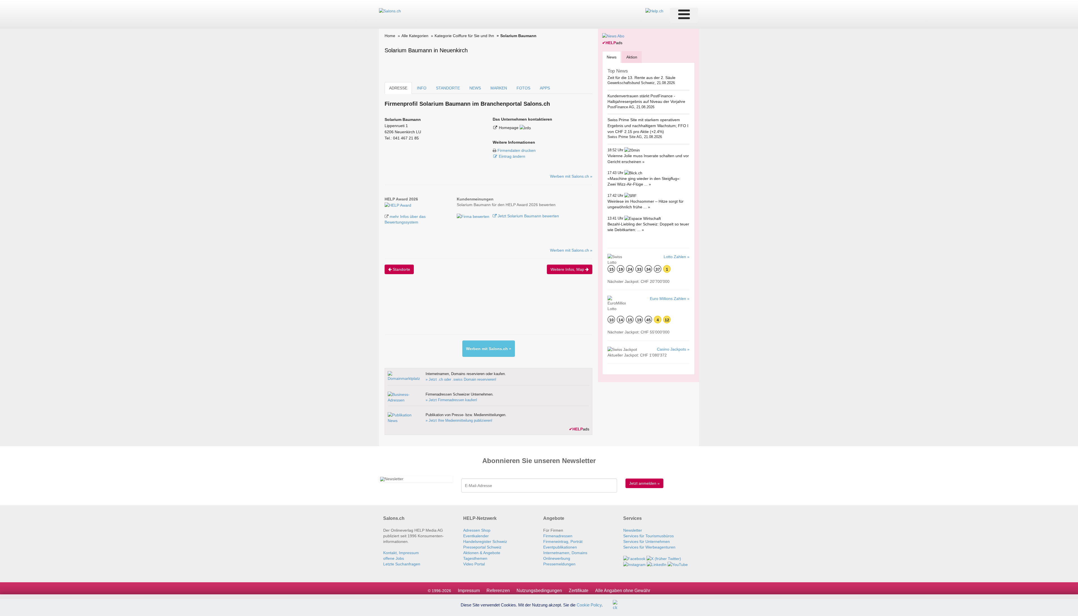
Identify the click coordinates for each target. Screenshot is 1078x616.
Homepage (509, 127)
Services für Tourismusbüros (648, 536)
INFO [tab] (421, 88)
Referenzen (498, 590)
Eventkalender (476, 536)
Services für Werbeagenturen (649, 547)
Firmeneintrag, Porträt (563, 541)
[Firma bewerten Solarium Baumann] (473, 216)
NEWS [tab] (475, 88)
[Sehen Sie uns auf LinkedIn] (656, 564)
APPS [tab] (545, 88)
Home (390, 35)
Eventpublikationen (560, 547)
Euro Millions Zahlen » (669, 298)
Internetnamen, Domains (565, 552)
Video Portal (474, 564)
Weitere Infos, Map (568, 269)
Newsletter (632, 530)
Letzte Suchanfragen (401, 564)
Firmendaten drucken (516, 150)
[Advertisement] (487, 309)
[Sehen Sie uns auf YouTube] (678, 564)
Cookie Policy (589, 604)
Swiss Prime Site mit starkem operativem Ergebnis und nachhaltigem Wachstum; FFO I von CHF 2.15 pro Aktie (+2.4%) (647, 126)
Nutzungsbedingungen (539, 590)
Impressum (469, 590)
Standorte (401, 269)
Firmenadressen (557, 536)
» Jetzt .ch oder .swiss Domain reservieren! (461, 379)
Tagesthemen (475, 558)
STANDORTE (448, 88)
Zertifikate (578, 590)
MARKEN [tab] (498, 88)
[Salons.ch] (390, 10)
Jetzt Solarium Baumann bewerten (528, 216)
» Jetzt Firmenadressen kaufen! (451, 400)
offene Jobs (393, 558)
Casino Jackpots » (673, 349)
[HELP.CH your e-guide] (654, 10)
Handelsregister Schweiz (485, 541)
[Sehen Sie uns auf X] (664, 558)
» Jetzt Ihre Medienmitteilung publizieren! (459, 420)
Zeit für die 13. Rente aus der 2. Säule (641, 77)
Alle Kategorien (414, 35)
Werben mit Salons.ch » (571, 176)
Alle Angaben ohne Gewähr (622, 590)
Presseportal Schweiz (482, 547)
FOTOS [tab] (523, 88)
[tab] (611, 57)
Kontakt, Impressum (401, 552)
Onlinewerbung (556, 558)
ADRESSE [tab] (398, 88)
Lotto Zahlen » (676, 256)
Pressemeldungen (559, 564)
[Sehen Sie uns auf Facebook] (634, 558)
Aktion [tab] (631, 57)
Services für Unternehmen (646, 541)
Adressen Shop (476, 530)
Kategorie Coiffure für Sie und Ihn (464, 35)
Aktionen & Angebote (481, 552)
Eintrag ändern (512, 156)
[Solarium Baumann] (398, 204)
